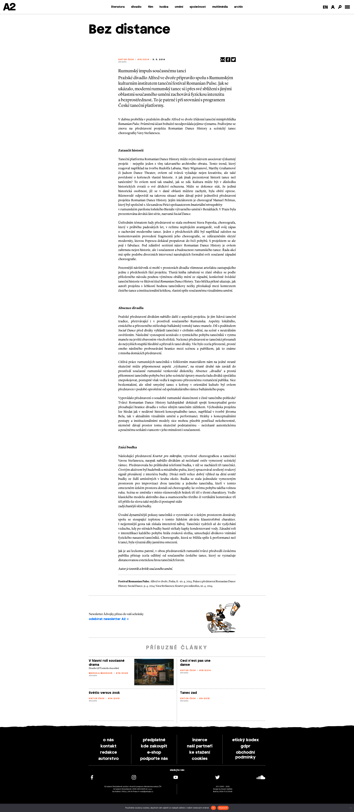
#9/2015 (204, 698)
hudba (163, 7)
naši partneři (199, 746)
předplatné (154, 740)
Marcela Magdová (101, 673)
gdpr (245, 746)
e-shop (154, 752)
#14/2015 (114, 698)
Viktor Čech (126, 59)
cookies (200, 758)
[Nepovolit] (350, 807)
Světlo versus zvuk (104, 693)
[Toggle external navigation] (347, 7)
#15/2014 (205, 670)
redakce (108, 752)
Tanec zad (188, 693)
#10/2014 (143, 59)
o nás (108, 740)
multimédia (220, 7)
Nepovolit (223, 808)
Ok (213, 808)
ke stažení (199, 752)
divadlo (136, 7)
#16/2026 (122, 673)
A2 (9, 7)
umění (179, 7)
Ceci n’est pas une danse (195, 663)
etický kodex (245, 740)
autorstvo (108, 758)
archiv (238, 7)
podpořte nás (154, 758)
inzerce (199, 740)
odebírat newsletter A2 (108, 619)
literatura (118, 7)
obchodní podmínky (245, 755)
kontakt (108, 746)
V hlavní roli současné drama (106, 663)
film (150, 7)
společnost (198, 7)
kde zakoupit (154, 746)
